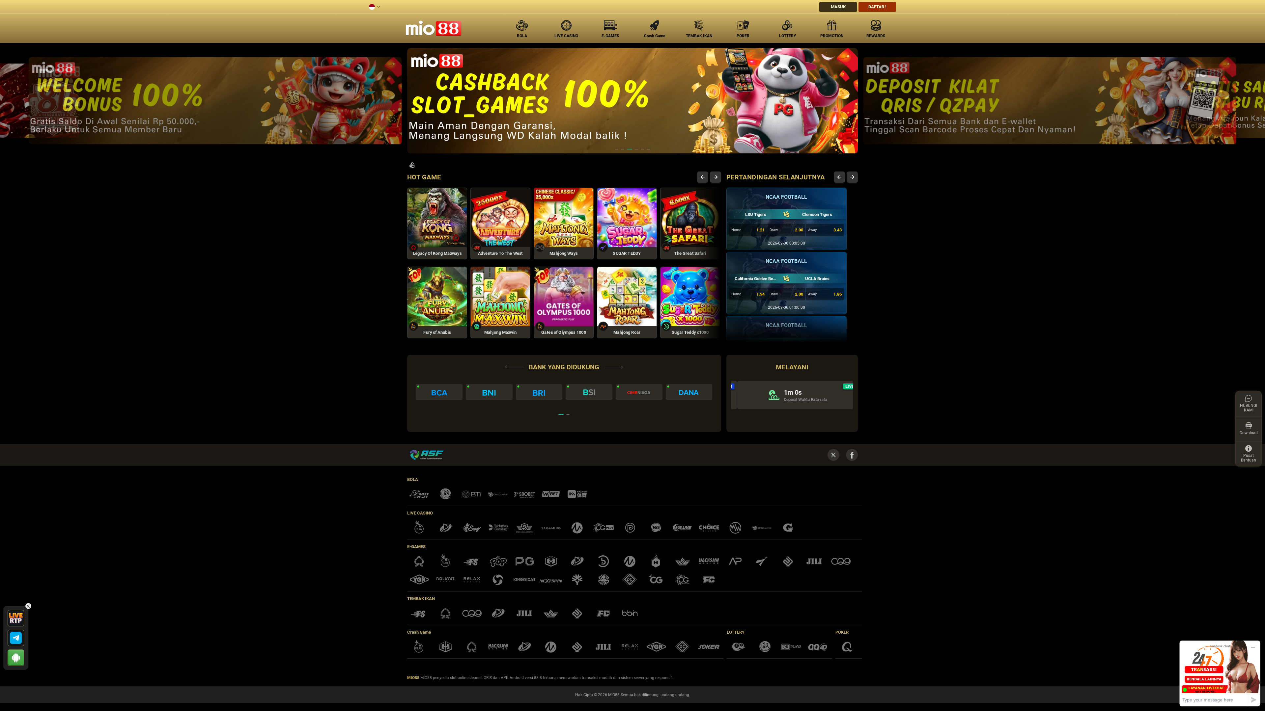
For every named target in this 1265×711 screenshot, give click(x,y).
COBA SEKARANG (443, 237)
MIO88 (413, 677)
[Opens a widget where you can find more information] (1220, 673)
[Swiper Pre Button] (702, 177)
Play (443, 209)
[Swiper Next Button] (715, 177)
